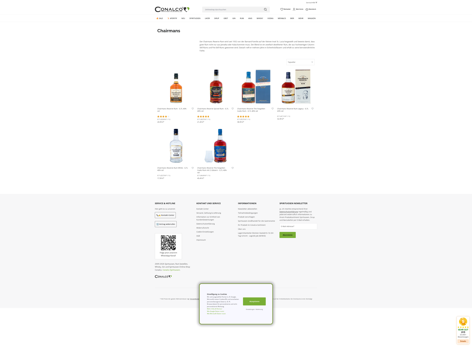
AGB (198, 236)
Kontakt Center (202, 209)
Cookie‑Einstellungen (205, 232)
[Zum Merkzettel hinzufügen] (193, 109)
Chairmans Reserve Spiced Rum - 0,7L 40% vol (213, 110)
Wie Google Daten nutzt (215, 311)
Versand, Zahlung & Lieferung (208, 213)
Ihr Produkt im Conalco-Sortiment (252, 225)
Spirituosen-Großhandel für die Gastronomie (256, 221)
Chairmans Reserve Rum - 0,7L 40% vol (171, 110)
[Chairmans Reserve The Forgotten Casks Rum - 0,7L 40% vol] (256, 86)
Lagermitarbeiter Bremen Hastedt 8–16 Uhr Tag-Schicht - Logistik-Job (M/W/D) (256, 234)
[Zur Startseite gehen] (172, 9)
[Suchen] (265, 9)
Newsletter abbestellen (247, 209)
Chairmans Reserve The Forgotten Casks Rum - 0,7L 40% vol (251, 110)
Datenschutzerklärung (205, 224)
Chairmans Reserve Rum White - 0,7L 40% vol (172, 169)
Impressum (201, 240)
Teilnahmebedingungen (248, 213)
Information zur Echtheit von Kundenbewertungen (208, 218)
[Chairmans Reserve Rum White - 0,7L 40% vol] (176, 145)
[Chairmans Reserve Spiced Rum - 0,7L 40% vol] (216, 86)
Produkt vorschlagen (246, 217)
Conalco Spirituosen (171, 270)
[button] (463, 327)
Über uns (242, 229)
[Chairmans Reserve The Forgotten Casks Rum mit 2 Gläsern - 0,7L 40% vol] (216, 145)
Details (463, 341)
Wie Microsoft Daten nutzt (216, 314)
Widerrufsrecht (202, 228)
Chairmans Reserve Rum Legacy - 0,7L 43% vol (292, 110)
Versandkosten (195, 299)
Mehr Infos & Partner (214, 309)
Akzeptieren (254, 301)
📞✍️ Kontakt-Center (165, 215)
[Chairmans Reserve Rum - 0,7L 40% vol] (176, 86)
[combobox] (231, 9)
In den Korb (176, 101)
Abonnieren (288, 235)
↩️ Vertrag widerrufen (165, 224)
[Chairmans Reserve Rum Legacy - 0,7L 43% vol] (296, 86)
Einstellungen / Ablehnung (254, 309)
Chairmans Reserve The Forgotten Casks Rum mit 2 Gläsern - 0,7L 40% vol (212, 170)
